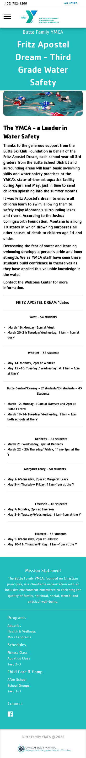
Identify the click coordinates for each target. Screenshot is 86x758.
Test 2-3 (14, 664)
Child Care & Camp (25, 671)
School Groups (18, 685)
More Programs (19, 637)
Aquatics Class (18, 658)
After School (17, 679)
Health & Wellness (21, 631)
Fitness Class (17, 652)
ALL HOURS (70, 3)
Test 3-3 (14, 691)
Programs (16, 617)
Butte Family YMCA (43, 17)
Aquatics (14, 625)
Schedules (16, 644)
